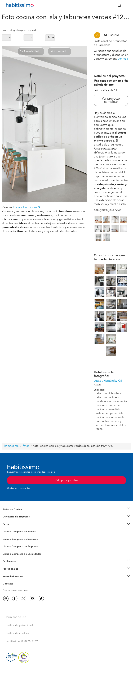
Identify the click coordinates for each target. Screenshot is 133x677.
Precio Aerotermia (13, 517)
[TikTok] (41, 598)
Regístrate (8, 569)
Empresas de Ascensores (16, 521)
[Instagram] (6, 598)
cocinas (102, 405)
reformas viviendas (107, 393)
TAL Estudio (110, 35)
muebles (101, 401)
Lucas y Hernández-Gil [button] (27, 207)
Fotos (6, 535)
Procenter (8, 539)
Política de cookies (17, 633)
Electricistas (9, 545)
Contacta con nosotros (15, 590)
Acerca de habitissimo (15, 581)
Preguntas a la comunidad (17, 532)
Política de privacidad (19, 625)
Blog (5, 528)
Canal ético (9, 584)
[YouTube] (32, 598)
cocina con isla (115, 417)
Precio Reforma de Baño (16, 513)
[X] (23, 598)
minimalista (113, 409)
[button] (66, 509)
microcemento (117, 401)
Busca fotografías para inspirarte (19, 30)
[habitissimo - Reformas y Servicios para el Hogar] (16, 6)
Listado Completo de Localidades (22, 554)
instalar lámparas (106, 413)
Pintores (7, 542)
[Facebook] (15, 598)
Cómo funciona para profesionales (22, 573)
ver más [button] (123, 59)
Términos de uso (16, 617)
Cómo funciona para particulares (21, 565)
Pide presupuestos (66, 671)
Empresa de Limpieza (14, 524)
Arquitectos (9, 552)
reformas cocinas (106, 397)
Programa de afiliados (15, 588)
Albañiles (8, 549)
